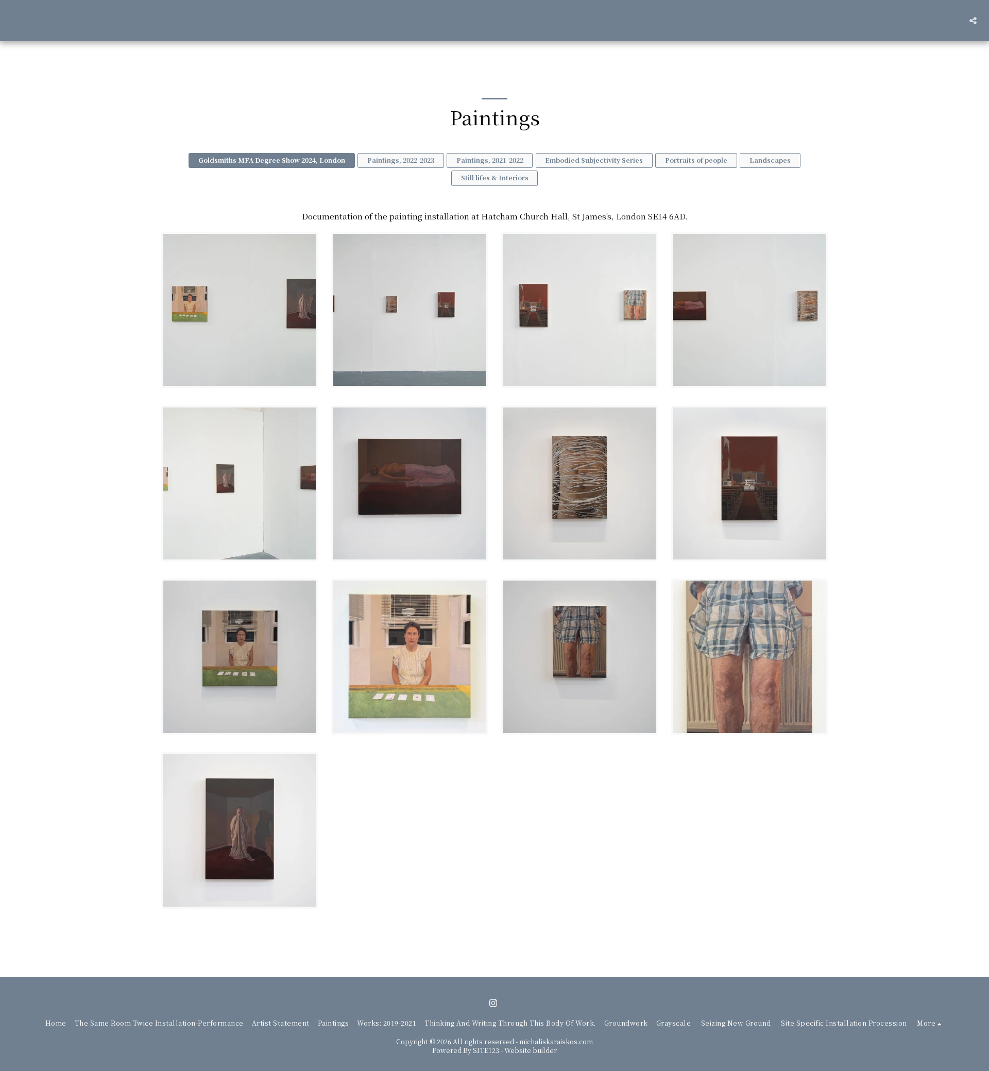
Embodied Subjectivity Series (594, 160)
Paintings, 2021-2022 (489, 160)
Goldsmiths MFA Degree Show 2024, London (271, 160)
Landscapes (770, 160)
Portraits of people (696, 160)
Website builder (530, 1050)
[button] (973, 20)
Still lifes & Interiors (494, 177)
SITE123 (486, 1050)
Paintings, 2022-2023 (400, 160)
